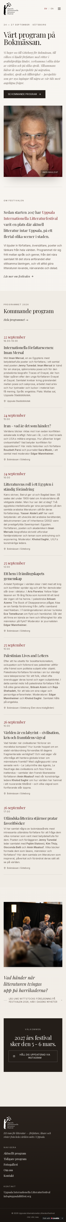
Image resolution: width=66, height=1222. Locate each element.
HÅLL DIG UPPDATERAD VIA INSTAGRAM (35, 1056)
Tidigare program (15, 1159)
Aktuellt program (15, 1153)
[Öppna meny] (59, 9)
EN (52, 8)
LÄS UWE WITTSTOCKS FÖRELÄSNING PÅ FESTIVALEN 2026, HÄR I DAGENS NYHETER (33, 1000)
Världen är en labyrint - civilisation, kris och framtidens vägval (31, 735)
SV (45, 8)
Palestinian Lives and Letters (26, 655)
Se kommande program (22, 94)
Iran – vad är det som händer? (27, 425)
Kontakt (9, 1176)
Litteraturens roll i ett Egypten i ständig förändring (28, 487)
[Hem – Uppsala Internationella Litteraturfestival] (11, 8)
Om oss (8, 1170)
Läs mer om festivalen (17, 276)
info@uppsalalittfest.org (17, 1196)
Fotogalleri (11, 1164)
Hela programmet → (16, 320)
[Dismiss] (62, 1218)
